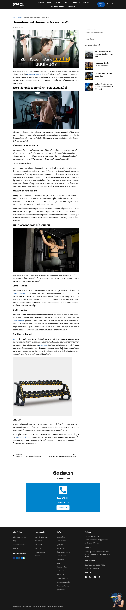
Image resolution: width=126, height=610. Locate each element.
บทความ (85, 2)
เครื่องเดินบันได (61, 556)
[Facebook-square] (86, 577)
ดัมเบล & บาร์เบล (62, 567)
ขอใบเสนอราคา (76, 2)
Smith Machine (18, 320)
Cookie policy (27, 607)
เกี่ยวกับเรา (41, 2)
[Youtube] (95, 577)
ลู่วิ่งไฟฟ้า (60, 544)
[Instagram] (90, 577)
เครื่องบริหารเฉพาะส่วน (63, 582)
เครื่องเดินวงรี (61, 548)
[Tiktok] (99, 577)
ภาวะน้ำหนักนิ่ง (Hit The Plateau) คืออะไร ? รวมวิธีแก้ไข (104, 54)
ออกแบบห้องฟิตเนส (57, 6)
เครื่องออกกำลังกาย (34, 74)
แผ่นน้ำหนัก (43, 345)
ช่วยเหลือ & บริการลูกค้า (42, 537)
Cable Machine (19, 293)
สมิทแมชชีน (60, 559)
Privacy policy (17, 607)
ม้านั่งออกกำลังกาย (62, 578)
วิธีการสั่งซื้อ (38, 541)
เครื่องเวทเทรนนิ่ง (62, 541)
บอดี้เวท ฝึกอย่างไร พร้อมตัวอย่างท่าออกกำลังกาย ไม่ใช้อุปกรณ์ (104, 86)
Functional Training (63, 586)
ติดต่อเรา (37, 556)
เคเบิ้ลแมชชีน (61, 571)
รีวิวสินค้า (65, 2)
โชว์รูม (58, 2)
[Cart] (112, 4)
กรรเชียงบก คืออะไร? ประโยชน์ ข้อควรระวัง (102, 64)
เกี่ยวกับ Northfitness (19, 537)
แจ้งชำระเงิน (38, 544)
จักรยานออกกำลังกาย (63, 552)
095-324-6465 (93, 536)
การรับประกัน (71, 6)
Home (14, 18)
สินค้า (49, 2)
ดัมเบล (15, 339)
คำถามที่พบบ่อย (40, 552)
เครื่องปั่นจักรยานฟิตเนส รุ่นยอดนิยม (103, 74)
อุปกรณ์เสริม (61, 589)
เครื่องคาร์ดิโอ (61, 537)
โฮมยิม (59, 563)
